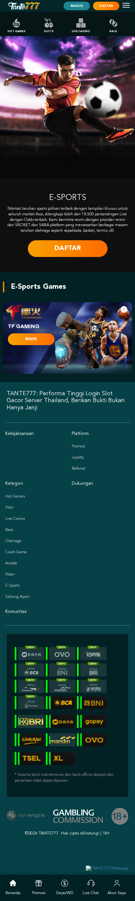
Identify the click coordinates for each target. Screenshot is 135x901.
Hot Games (17, 31)
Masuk (76, 6)
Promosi (78, 446)
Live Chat (91, 893)
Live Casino (81, 31)
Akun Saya (116, 893)
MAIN (31, 339)
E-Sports (12, 586)
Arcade (11, 563)
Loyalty (78, 458)
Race (113, 31)
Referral (78, 469)
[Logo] (24, 6)
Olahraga (13, 541)
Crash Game (16, 552)
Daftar (106, 6)
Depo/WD (64, 893)
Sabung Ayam (17, 597)
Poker (10, 575)
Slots (49, 31)
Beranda (13, 893)
